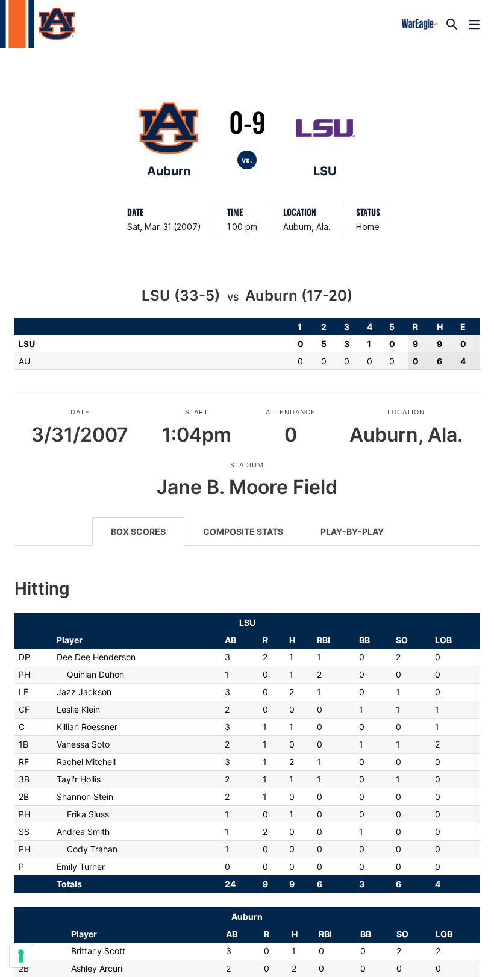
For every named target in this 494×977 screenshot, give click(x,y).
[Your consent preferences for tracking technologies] (21, 955)
